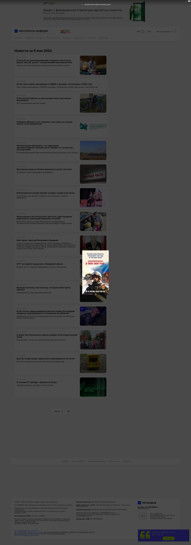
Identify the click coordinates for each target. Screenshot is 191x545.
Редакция (103, 37)
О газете (91, 37)
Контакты (79, 37)
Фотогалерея (53, 37)
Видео (40, 37)
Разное (126, 461)
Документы (114, 461)
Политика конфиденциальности (26, 535)
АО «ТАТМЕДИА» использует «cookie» (28, 532)
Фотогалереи (78, 461)
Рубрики (30, 37)
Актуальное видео (97, 461)
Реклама (67, 37)
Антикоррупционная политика (26, 531)
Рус (138, 32)
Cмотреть (168, 538)
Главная (18, 37)
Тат (149, 32)
